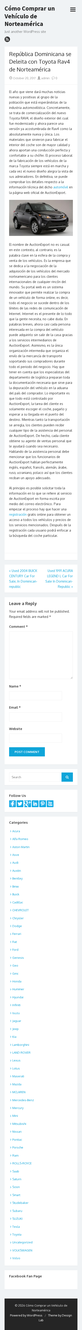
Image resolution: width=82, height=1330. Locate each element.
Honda (16, 981)
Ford (15, 949)
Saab (15, 1171)
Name (15, 686)
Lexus (16, 1060)
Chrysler (18, 918)
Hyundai (17, 997)
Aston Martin (21, 847)
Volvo (16, 1258)
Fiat (14, 942)
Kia (14, 1037)
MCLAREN (19, 1092)
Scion (16, 1187)
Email (15, 707)
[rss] (7, 39)
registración (18, 514)
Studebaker (20, 1203)
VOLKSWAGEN (22, 1250)
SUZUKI (17, 1218)
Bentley (17, 878)
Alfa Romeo (20, 839)
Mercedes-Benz (23, 1100)
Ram (15, 1155)
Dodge (17, 926)
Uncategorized (22, 1242)
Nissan (17, 1131)
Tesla (16, 1226)
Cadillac (17, 902)
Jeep (15, 1029)
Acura (16, 831)
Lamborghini (20, 1045)
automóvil (60, 187)
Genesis (18, 957)
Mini (15, 1116)
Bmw (15, 886)
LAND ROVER (21, 1052)
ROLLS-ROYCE (22, 1163)
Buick (15, 894)
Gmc (15, 973)
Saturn (16, 1179)
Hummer (18, 989)
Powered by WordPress (26, 1315)
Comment (18, 626)
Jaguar (16, 1021)
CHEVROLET (20, 910)
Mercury (17, 1108)
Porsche (17, 1147)
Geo (15, 965)
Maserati (18, 1076)
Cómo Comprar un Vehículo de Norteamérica (30, 16)
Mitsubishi (19, 1124)
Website (15, 729)
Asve (15, 855)
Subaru (17, 1211)
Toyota (16, 1234)
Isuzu (16, 1013)
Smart (16, 1195)
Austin (16, 870)
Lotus (16, 1068)
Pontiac (17, 1139)
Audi (15, 862)
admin (45, 78)
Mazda (16, 1084)
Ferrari (16, 934)
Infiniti (16, 1005)
